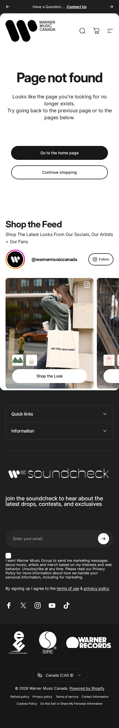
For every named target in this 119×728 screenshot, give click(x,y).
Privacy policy (42, 697)
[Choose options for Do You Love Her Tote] (31, 360)
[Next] (111, 6)
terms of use (68, 588)
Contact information (95, 697)
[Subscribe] (103, 538)
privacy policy (96, 588)
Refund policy (20, 697)
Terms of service (67, 697)
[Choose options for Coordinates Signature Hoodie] (17, 360)
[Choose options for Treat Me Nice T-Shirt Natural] (109, 360)
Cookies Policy (27, 703)
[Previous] (8, 6)
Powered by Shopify (86, 688)
